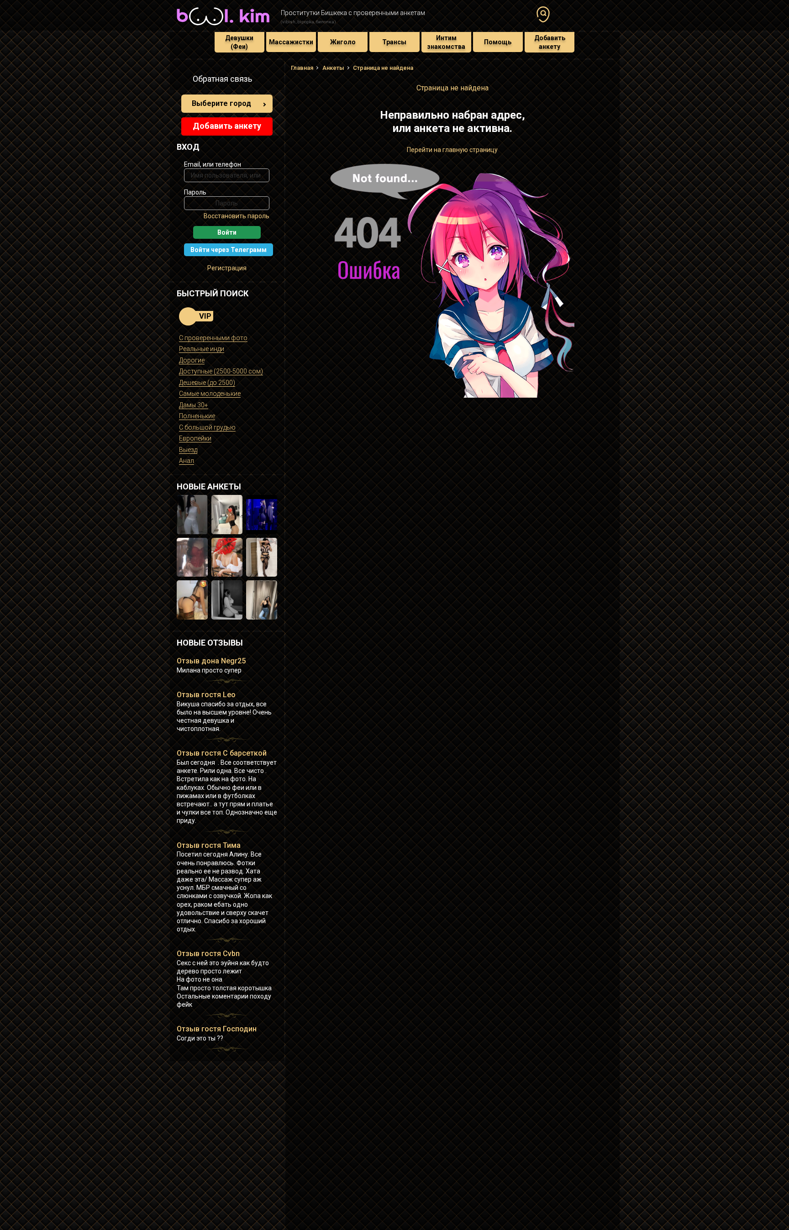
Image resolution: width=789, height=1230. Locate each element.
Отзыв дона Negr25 (211, 661)
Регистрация (227, 268)
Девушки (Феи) (239, 42)
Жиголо (343, 42)
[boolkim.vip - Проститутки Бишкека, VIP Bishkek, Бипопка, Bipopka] (223, 26)
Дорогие (192, 360)
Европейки (195, 438)
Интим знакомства (446, 42)
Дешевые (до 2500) (207, 382)
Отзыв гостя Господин (217, 1029)
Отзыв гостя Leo (206, 694)
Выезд (188, 449)
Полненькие (197, 416)
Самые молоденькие (210, 393)
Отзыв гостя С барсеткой (222, 753)
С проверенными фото (213, 338)
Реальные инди (201, 348)
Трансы (394, 42)
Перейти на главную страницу (452, 149)
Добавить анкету (549, 42)
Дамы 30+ (193, 405)
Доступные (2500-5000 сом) (221, 371)
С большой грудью (207, 427)
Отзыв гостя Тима (209, 845)
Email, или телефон (212, 164)
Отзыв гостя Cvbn (208, 953)
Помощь (497, 42)
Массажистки (291, 42)
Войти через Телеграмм (228, 249)
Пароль (195, 192)
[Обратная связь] (182, 80)
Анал (186, 460)
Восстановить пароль (236, 216)
